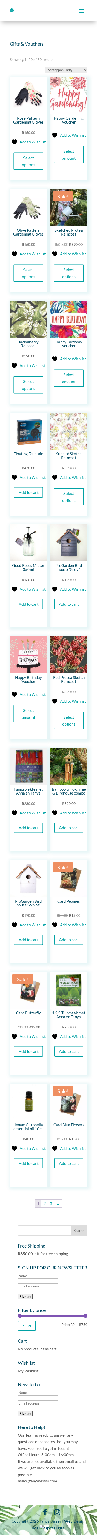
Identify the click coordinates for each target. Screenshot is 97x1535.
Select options (28, 161)
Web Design (75, 1521)
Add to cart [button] (28, 492)
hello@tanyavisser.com (37, 1481)
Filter (27, 1325)
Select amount (69, 154)
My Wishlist (28, 1370)
